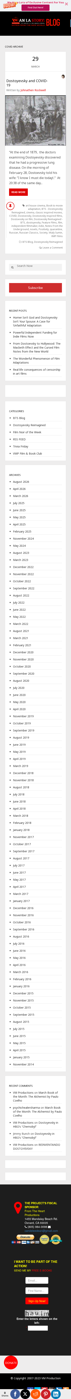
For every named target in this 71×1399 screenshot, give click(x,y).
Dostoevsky (24, 216)
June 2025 (19, 510)
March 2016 (20, 972)
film (60, 222)
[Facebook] (15, 1394)
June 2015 (19, 1036)
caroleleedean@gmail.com (41, 1231)
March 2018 (20, 816)
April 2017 (19, 887)
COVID (13, 216)
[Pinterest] (46, 1394)
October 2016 (22, 922)
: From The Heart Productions (41, 1209)
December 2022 (23, 567)
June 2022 (19, 609)
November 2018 (23, 780)
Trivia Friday (20, 446)
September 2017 (23, 851)
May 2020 (19, 702)
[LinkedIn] (56, 1394)
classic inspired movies (49, 212)
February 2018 (22, 823)
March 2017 (20, 894)
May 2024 (19, 546)
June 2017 (19, 872)
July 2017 (18, 865)
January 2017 (21, 901)
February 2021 (22, 645)
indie (41, 226)
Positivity (44, 229)
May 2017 (19, 879)
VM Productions (23, 1092)
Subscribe (35, 288)
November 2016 (23, 915)
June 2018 (19, 801)
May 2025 (19, 517)
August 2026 (21, 482)
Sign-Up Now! (37, 1301)
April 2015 (19, 1050)
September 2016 (23, 929)
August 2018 (21, 787)
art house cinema (35, 205)
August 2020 (21, 681)
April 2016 (19, 965)
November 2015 (23, 1000)
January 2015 (21, 1057)
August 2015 (21, 1022)
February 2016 (22, 979)
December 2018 (23, 773)
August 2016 (21, 936)
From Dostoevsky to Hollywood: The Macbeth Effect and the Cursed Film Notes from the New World (37, 347)
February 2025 (22, 531)
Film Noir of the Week (27, 432)
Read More (18, 192)
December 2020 (23, 652)
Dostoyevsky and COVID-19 (27, 82)
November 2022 (23, 574)
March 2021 (20, 638)
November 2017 (23, 837)
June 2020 (19, 695)
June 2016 (19, 951)
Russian (13, 232)
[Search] (12, 267)
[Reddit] (35, 1394)
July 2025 (18, 503)
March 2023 (20, 560)
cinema (30, 212)
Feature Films (49, 222)
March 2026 (20, 496)
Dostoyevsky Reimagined (48, 242)
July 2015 (18, 1029)
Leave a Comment (53, 247)
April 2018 (19, 808)
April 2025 (19, 524)
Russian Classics (28, 232)
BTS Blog (27, 242)
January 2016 (21, 986)
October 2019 (22, 723)
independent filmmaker (24, 226)
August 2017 (21, 858)
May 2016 (19, 958)
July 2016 (18, 943)
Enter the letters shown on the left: (37, 1321)
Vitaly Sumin (55, 232)
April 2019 (19, 759)
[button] (35, 5)
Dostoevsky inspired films (47, 216)
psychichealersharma (26, 1107)
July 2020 (18, 688)
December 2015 (23, 993)
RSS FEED (19, 439)
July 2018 (18, 794)
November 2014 (23, 1064)
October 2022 (22, 581)
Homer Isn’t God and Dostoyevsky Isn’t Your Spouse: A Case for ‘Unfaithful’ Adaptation (35, 321)
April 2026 (19, 489)
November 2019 (23, 716)
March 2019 (20, 766)
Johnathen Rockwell (33, 90)
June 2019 (19, 744)
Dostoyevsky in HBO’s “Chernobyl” (35, 1124)
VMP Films (57, 236)
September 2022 (23, 588)
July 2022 (18, 602)
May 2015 (19, 1043)
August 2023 (21, 553)
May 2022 (19, 617)
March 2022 (20, 624)
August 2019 (21, 737)
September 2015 (23, 1014)
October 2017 (22, 844)
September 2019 (23, 730)
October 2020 (22, 666)
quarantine (56, 229)
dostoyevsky (33, 222)
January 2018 (21, 830)
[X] (25, 1394)
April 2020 (19, 709)
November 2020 (23, 659)
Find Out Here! (35, 7)
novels (33, 229)
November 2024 (23, 538)
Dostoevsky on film (22, 219)
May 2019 (19, 752)
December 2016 (23, 908)
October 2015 (22, 1007)
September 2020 (23, 673)
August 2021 (21, 631)
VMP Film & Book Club (27, 453)
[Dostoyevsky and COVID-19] (35, 120)
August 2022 (21, 595)
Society (43, 232)
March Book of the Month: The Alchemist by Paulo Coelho (35, 1096)
